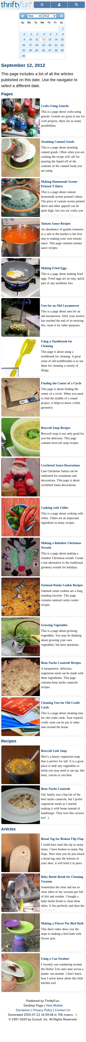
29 (62, 50)
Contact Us (62, 1010)
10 (30, 39)
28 (56, 50)
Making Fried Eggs (54, 268)
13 (50, 39)
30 (23, 55)
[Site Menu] (42, 5)
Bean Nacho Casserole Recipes (61, 663)
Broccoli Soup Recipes (55, 428)
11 (37, 39)
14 (56, 39)
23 (23, 50)
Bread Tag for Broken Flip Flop (62, 839)
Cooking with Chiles (54, 507)
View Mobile (54, 1005)
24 (30, 50)
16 (23, 45)
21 (56, 45)
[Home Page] (16, 2)
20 (50, 45)
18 (36, 45)
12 (43, 39)
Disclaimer (23, 1010)
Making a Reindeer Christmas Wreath (61, 545)
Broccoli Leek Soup (54, 751)
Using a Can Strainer (55, 958)
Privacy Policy (42, 1010)
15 (62, 39)
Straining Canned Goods (57, 141)
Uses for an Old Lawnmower (60, 305)
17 (30, 45)
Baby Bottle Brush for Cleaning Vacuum (62, 879)
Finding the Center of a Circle (61, 383)
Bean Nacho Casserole (55, 788)
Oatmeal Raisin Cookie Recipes (62, 585)
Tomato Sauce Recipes (56, 223)
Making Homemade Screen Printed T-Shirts (59, 184)
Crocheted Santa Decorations (60, 465)
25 (36, 50)
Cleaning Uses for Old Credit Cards (60, 705)
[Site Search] (76, 5)
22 (62, 45)
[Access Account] (59, 5)
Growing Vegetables (54, 625)
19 (43, 45)
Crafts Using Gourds (55, 106)
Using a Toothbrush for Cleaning (56, 344)
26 (43, 50)
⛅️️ (76, 1014)
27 (50, 50)
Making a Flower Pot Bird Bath (62, 923)
